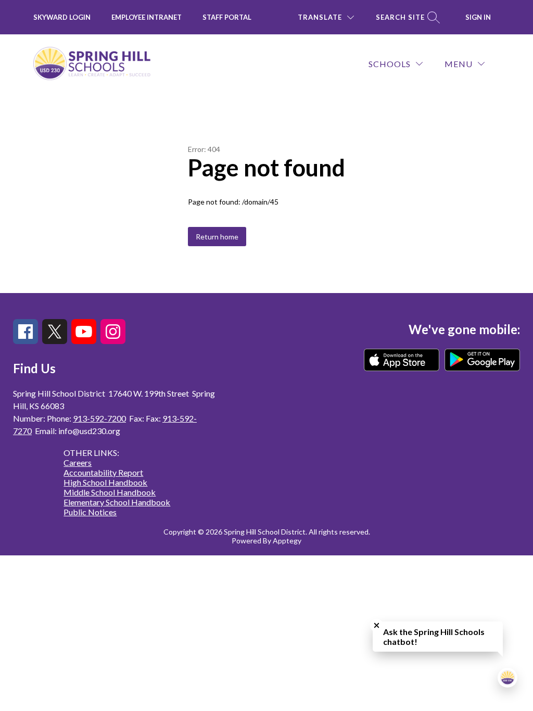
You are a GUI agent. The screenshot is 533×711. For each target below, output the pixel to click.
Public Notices (90, 512)
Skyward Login (62, 17)
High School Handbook (105, 482)
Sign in (478, 17)
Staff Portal (226, 17)
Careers (78, 462)
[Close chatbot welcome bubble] (376, 625)
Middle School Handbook (110, 492)
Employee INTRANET (146, 17)
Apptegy (287, 540)
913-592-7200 (99, 418)
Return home (217, 236)
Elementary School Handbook (117, 502)
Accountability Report (103, 472)
